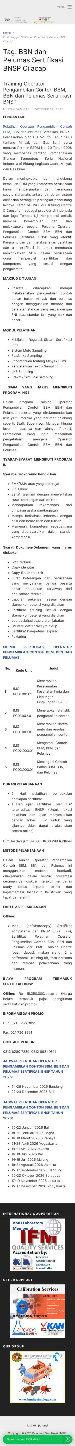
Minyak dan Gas (16, 109)
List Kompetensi (37, 1425)
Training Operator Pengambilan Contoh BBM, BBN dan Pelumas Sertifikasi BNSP (37, 93)
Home (7, 32)
